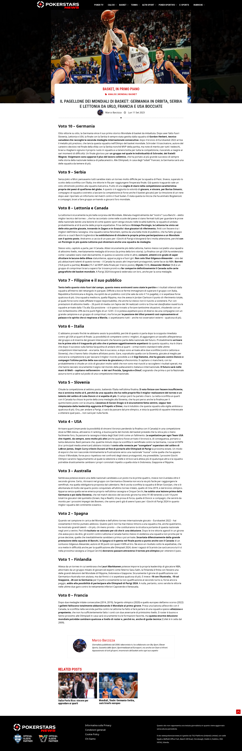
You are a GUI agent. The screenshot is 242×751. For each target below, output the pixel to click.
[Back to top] (238, 712)
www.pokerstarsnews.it (171, 735)
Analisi (112, 94)
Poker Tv (98, 5)
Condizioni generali (95, 729)
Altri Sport (148, 5)
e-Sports (184, 5)
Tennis (134, 5)
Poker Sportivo (167, 5)
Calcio (111, 5)
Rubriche (198, 5)
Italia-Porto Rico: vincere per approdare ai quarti (73, 702)
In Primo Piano (127, 89)
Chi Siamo (90, 738)
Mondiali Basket (127, 94)
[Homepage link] (58, 5)
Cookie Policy (92, 734)
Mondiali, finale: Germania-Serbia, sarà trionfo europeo (117, 702)
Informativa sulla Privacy (98, 725)
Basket (122, 5)
